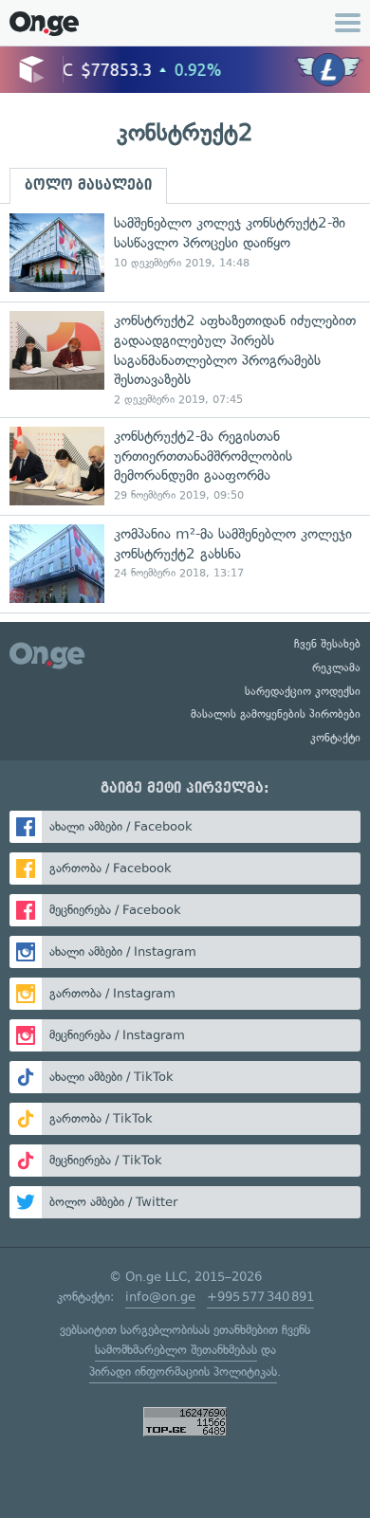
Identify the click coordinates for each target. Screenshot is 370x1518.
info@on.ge (160, 1296)
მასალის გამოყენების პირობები (276, 714)
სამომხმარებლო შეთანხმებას (176, 1350)
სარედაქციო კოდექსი (303, 691)
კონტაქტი (335, 737)
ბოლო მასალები (88, 184)
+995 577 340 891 (260, 1296)
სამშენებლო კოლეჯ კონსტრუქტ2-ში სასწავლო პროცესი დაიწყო (185, 253)
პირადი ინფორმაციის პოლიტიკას (183, 1371)
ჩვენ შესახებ (327, 643)
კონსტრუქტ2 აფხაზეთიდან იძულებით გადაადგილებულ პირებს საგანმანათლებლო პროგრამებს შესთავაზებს (185, 359)
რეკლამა (336, 667)
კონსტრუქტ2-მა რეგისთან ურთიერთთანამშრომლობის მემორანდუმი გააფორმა (185, 466)
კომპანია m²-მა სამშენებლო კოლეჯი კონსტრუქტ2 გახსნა (185, 564)
